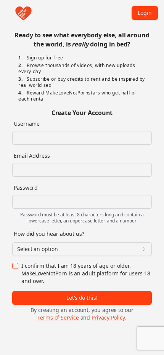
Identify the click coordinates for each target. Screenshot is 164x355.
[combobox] (82, 249)
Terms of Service (58, 317)
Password (26, 187)
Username (27, 123)
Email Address (32, 155)
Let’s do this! (82, 297)
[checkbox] (15, 266)
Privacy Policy (108, 317)
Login (145, 12)
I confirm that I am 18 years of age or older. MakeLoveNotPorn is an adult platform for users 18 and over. (85, 273)
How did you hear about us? (49, 233)
